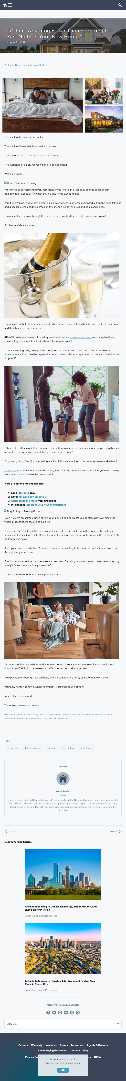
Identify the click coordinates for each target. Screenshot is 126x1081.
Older (11, 831)
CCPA (97, 1057)
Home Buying (39, 65)
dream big (13, 748)
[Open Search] (120, 5)
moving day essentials (33, 497)
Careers (23, 1045)
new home (86, 748)
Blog (85, 1050)
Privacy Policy (33, 1057)
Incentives (77, 1045)
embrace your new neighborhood (46, 505)
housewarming (32, 748)
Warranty (36, 1045)
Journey (75, 1050)
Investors (51, 1045)
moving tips (68, 748)
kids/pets (23, 493)
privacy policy (72, 1063)
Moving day (11, 470)
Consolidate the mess (24, 501)
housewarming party (81, 337)
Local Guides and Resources (41, 916)
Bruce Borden (22, 65)
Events (64, 1045)
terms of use (52, 1063)
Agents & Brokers (97, 1045)
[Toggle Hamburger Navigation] (7, 5)
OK (63, 1070)
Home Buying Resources (52, 1050)
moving (51, 748)
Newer (113, 831)
